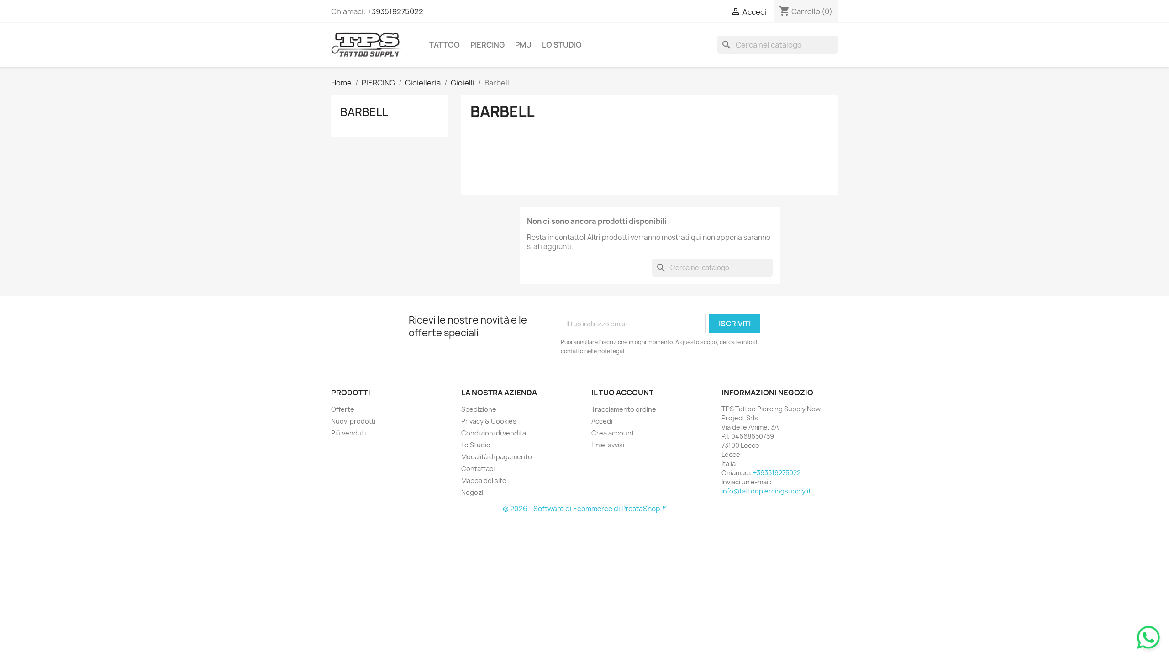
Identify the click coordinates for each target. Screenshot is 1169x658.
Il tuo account (622, 392)
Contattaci (478, 468)
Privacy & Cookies (488, 421)
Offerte (342, 409)
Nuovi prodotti (353, 421)
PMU (523, 45)
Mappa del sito (483, 480)
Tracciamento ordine (623, 409)
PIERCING (487, 45)
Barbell (364, 112)
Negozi (472, 492)
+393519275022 (395, 11)
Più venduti (348, 433)
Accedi (601, 421)
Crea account (612, 433)
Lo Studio (562, 45)
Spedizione (478, 409)
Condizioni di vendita (493, 433)
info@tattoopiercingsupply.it (766, 491)
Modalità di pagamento (496, 456)
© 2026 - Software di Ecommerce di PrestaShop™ (585, 509)
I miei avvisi (607, 444)
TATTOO (444, 45)
